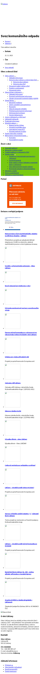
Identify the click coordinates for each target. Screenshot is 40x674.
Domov (7, 41)
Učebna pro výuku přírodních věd (17, 357)
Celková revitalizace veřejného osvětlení (20, 465)
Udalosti (8, 43)
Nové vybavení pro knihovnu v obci (17, 286)
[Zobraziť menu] (15, 76)
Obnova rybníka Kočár (13, 411)
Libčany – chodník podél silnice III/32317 (19, 488)
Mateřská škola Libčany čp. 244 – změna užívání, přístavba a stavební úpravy (19, 573)
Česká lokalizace (11, 671)
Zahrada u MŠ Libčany (13, 383)
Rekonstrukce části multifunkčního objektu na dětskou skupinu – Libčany (21, 235)
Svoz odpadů (9, 67)
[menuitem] (9, 76)
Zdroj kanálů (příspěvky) (13, 667)
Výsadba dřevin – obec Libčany (16, 439)
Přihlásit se (9, 665)
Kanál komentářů (11, 669)
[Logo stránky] (4, 4)
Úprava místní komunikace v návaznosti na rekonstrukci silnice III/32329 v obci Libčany (21, 333)
